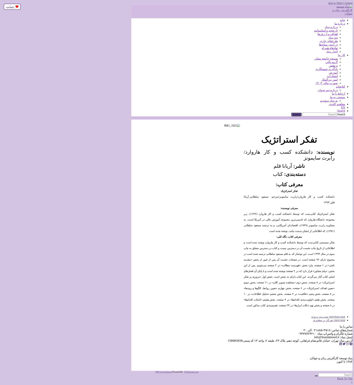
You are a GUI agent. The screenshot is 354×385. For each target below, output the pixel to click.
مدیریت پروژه (328, 316)
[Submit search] (316, 375)
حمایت (10, 6)
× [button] (352, 381)
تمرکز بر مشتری (329, 320)
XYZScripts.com (191, 372)
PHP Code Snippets (163, 372)
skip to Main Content (340, 3)
